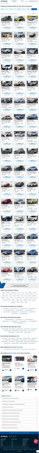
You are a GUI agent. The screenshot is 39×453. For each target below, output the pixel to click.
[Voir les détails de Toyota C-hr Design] (32, 189)
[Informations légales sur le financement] (10, 27)
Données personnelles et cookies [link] (12, 449)
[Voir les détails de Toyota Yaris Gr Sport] (7, 206)
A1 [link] (11, 445)
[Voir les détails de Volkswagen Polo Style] (19, 55)
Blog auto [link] (23, 445)
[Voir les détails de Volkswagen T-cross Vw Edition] (32, 105)
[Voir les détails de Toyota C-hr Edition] (19, 23)
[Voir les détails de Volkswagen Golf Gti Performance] (32, 23)
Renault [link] (1, 442)
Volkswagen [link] (1, 444)
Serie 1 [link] (12, 446)
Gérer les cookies (19, 451)
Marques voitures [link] (24, 444)
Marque (3, 9)
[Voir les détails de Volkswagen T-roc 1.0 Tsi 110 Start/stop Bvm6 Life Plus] (7, 89)
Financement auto (22, 1)
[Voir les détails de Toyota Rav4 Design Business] (19, 274)
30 (16, 284)
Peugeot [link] (1, 441)
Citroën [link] (1, 443)
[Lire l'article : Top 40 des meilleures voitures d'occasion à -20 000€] (10, 390)
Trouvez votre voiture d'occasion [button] (14, 1)
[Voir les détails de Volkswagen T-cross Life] (32, 89)
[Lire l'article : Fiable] (10, 370)
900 (25, 284)
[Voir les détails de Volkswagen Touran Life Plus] (7, 23)
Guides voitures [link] (24, 443)
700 (24, 284)
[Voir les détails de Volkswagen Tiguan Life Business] (32, 139)
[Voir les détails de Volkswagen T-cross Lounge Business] (7, 223)
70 (18, 284)
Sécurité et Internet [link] (20, 449)
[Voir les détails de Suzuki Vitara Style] (19, 156)
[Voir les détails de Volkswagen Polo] (19, 89)
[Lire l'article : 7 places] (23, 368)
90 (19, 284)
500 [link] (11, 443)
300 (21, 284)
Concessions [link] (24, 442)
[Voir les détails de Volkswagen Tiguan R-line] (7, 105)
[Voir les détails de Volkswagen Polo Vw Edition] (32, 55)
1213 (28, 284)
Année (24, 9)
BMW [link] (1, 445)
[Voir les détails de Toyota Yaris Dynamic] (32, 241)
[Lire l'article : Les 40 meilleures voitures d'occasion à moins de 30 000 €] (23, 390)
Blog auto (26, 1)
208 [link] (11, 441)
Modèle (7, 9)
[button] (19, 398)
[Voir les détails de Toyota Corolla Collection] (7, 189)
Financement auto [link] (24, 441)
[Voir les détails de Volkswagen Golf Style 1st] (32, 206)
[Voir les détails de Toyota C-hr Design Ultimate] (19, 189)
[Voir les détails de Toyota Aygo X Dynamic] (7, 139)
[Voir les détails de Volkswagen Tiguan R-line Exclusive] (19, 223)
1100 (26, 284)
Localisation (28, 9)
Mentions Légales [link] (5, 449)
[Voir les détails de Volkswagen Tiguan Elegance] (32, 39)
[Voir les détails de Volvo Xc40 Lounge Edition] (19, 39)
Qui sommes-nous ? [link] (24, 440)
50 (17, 284)
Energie (11, 9)
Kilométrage (19, 9)
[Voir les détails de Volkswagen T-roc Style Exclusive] (32, 72)
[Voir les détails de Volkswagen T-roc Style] (7, 39)
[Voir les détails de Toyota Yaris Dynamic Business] (19, 139)
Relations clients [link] (25, 449)
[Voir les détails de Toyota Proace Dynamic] (32, 122)
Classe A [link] (12, 444)
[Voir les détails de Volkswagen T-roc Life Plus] (7, 55)
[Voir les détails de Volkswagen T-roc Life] (7, 156)
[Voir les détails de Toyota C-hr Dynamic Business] (19, 122)
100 (20, 284)
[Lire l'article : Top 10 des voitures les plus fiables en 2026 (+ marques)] (36, 390)
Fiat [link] (0, 446)
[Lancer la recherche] (37, 1)
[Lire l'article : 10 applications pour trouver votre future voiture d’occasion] (36, 370)
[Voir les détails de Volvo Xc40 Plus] (19, 72)
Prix (14, 9)
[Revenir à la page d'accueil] (4, 1)
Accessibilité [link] (30, 449)
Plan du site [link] (34, 449)
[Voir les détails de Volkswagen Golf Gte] (19, 172)
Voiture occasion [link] (2, 440)
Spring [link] (12, 442)
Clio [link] (11, 440)
